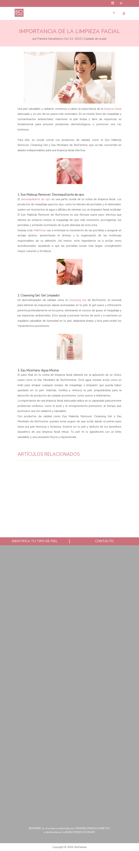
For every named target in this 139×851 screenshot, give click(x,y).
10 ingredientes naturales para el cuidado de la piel (68, 500)
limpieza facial (112, 109)
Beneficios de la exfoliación (48, 478)
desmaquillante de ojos (35, 199)
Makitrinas (39, 230)
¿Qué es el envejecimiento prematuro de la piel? (63, 523)
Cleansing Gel (78, 300)
